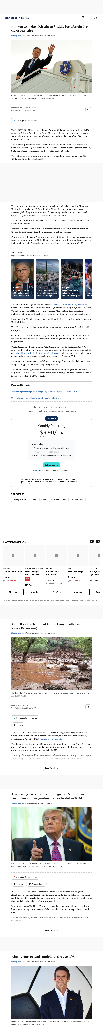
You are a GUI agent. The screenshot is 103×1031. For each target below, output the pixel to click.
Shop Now (13, 592)
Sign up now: (16, 35)
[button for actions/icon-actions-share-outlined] (88, 109)
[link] (16, 18)
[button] (86, 17)
